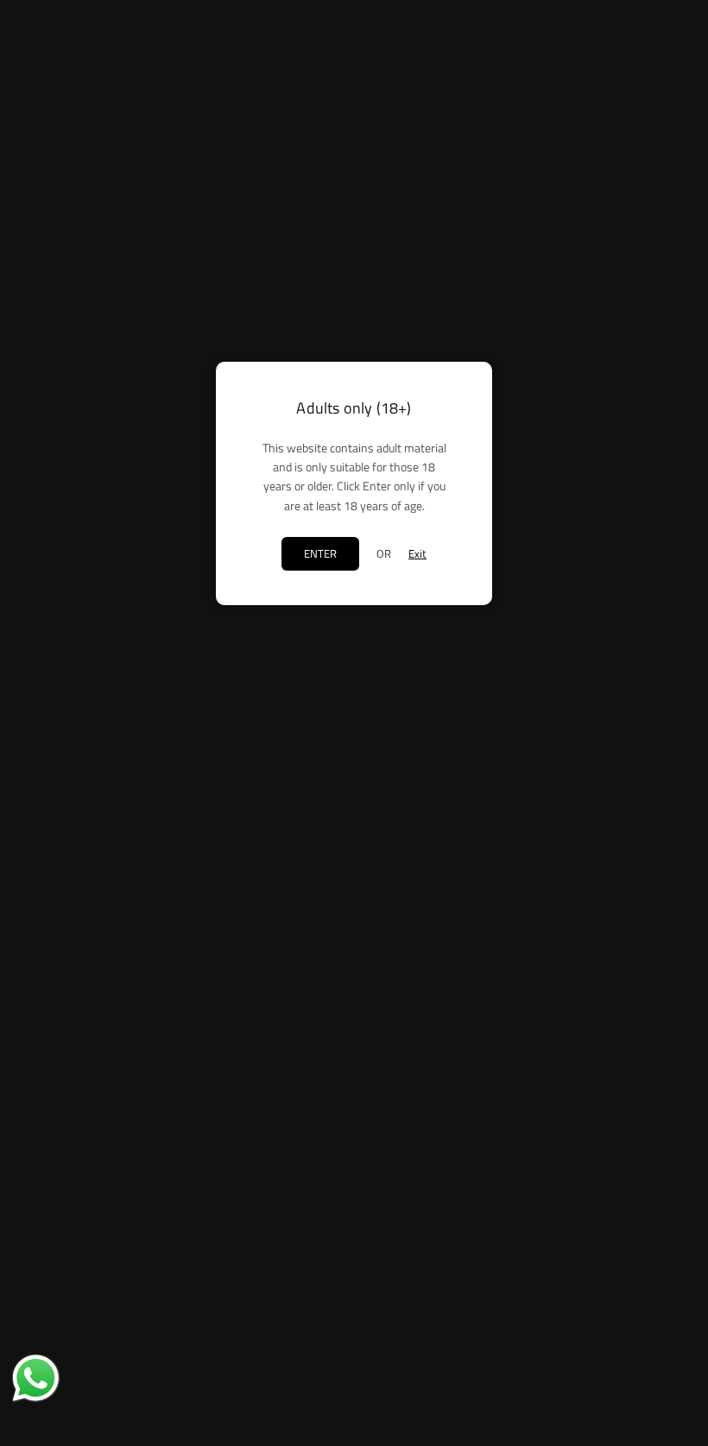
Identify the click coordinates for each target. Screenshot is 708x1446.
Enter (320, 553)
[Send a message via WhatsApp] (36, 1378)
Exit (417, 553)
